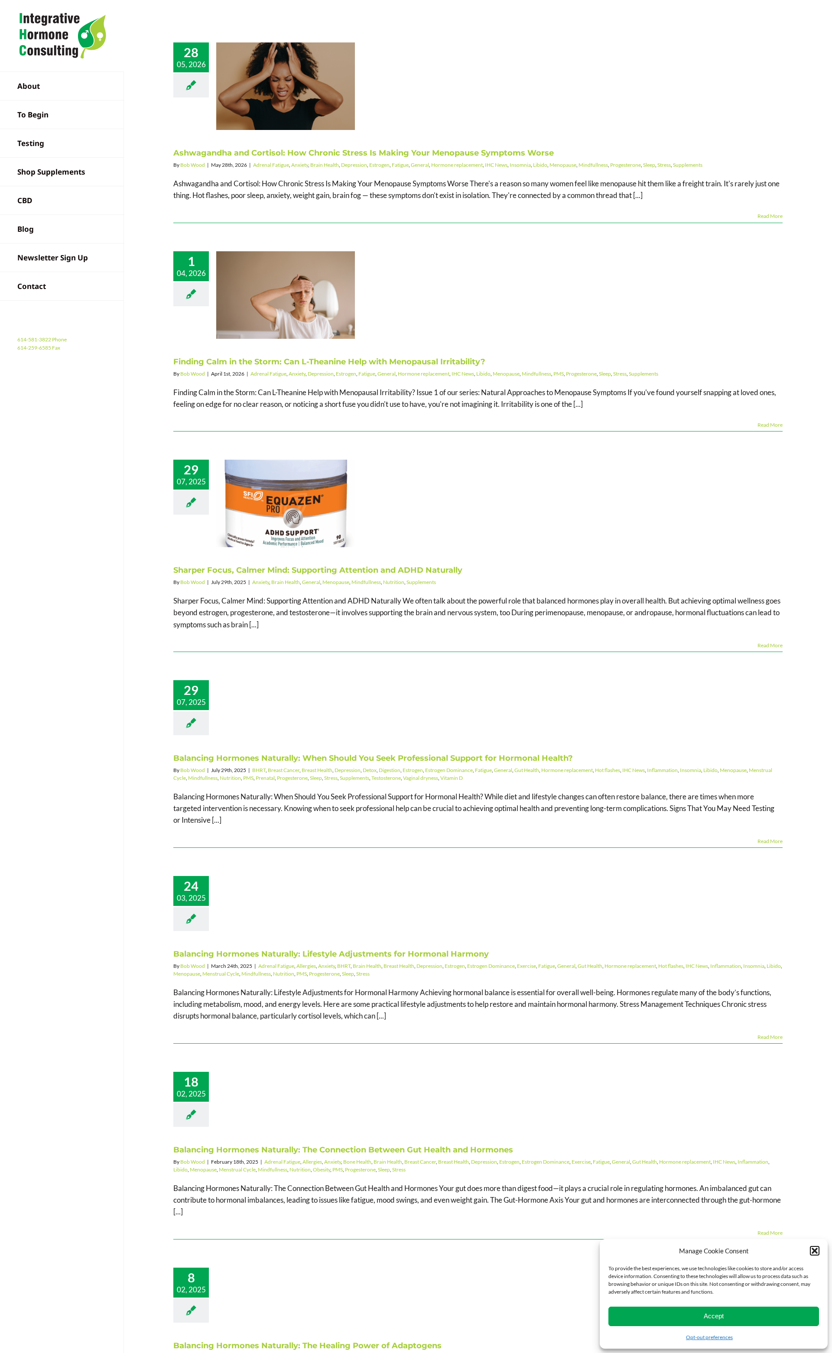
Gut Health (526, 770)
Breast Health (317, 770)
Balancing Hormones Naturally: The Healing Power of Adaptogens (307, 1345)
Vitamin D (451, 778)
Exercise (526, 966)
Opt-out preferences (709, 1337)
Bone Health (357, 1161)
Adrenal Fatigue (271, 165)
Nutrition (393, 582)
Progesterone (625, 165)
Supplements (687, 165)
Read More (770, 216)
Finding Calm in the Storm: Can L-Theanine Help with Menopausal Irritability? (286, 295)
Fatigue (400, 165)
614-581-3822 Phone (42, 339)
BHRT (259, 770)
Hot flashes (607, 770)
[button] (814, 1250)
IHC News (496, 165)
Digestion (389, 770)
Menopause (562, 165)
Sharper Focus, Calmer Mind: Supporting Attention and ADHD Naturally (286, 503)
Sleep (649, 165)
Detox (370, 770)
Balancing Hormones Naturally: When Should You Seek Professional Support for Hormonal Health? (373, 758)
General (420, 165)
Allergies (306, 966)
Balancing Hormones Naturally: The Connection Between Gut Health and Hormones (343, 1150)
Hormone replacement (457, 165)
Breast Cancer (283, 770)
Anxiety (299, 165)
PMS (558, 373)
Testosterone (386, 778)
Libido (540, 165)
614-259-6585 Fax (38, 347)
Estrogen (379, 165)
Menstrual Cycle (220, 973)
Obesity (321, 1169)
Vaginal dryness (420, 778)
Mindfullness (593, 165)
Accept (714, 1316)
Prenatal (265, 778)
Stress (664, 165)
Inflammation (662, 770)
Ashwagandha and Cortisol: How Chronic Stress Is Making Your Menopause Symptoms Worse (286, 86)
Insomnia (520, 165)
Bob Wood (192, 165)
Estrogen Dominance (449, 770)
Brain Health (324, 165)
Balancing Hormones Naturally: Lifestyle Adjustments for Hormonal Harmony (331, 954)
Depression (354, 165)
